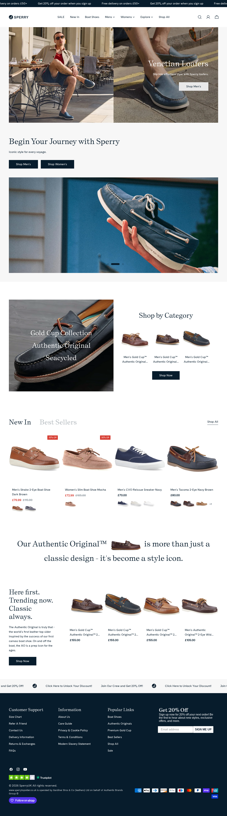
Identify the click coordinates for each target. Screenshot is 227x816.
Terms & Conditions (70, 737)
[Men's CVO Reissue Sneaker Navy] (139, 458)
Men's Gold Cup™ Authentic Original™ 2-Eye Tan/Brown (161, 634)
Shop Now (166, 375)
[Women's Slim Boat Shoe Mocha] (87, 458)
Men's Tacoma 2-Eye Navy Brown (191, 489)
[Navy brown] (176, 504)
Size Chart (15, 717)
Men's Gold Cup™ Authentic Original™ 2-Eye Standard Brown (84, 634)
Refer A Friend (18, 723)
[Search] (199, 17)
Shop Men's (193, 86)
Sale (110, 750)
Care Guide (65, 723)
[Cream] (136, 504)
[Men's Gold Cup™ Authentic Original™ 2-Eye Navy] (123, 606)
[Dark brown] (17, 509)
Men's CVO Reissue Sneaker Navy (140, 489)
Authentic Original (61, 345)
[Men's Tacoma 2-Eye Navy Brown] (192, 458)
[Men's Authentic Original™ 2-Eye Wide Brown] (200, 606)
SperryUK (25, 785)
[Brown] (188, 504)
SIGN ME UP (203, 729)
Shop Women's (57, 164)
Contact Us (16, 730)
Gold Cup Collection (61, 333)
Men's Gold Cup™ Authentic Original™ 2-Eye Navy (196, 361)
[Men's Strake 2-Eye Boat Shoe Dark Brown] (34, 458)
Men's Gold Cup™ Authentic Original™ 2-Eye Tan (135, 361)
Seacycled (61, 358)
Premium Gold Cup (119, 730)
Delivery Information (21, 737)
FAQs (12, 750)
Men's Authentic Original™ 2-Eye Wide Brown (199, 634)
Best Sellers (115, 737)
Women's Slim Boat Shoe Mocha (85, 489)
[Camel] (201, 504)
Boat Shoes (114, 717)
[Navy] (30, 509)
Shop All (212, 421)
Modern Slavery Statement (74, 743)
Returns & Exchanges (22, 743)
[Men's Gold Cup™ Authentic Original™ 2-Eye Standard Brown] (85, 606)
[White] (149, 504)
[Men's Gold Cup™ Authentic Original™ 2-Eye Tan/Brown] (161, 606)
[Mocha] (70, 504)
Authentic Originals (120, 723)
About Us (64, 717)
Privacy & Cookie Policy (73, 730)
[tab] (20, 422)
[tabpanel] (113, 475)
